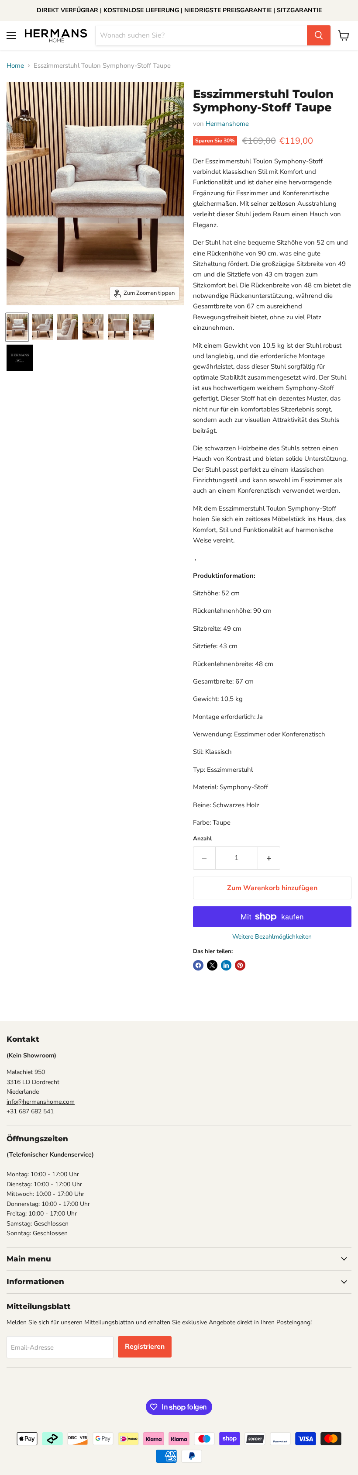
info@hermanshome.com (41, 1102)
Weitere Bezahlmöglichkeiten (272, 936)
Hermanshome (227, 123)
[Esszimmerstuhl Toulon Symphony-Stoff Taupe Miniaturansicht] (17, 327)
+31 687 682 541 (30, 1111)
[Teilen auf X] (212, 965)
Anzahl (202, 839)
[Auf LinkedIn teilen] (226, 965)
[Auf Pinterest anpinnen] (240, 965)
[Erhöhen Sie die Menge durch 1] (269, 857)
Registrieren (145, 1346)
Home (15, 65)
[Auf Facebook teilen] (198, 965)
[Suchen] (318, 35)
